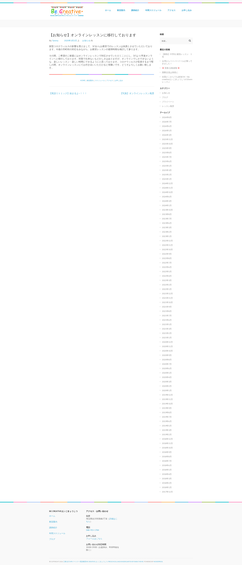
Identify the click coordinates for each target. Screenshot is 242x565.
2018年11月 (167, 443)
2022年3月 (167, 280)
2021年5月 (167, 324)
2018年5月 (167, 469)
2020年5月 (167, 373)
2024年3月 (167, 201)
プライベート (168, 101)
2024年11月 (167, 188)
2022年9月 (167, 254)
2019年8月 (167, 412)
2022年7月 (167, 262)
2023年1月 (167, 236)
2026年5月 (167, 130)
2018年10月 (167, 447)
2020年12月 (167, 342)
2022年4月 (167, 276)
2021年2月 (167, 333)
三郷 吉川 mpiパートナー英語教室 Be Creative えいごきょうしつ (85, 561)
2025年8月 (167, 152)
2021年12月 (167, 293)
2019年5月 (167, 425)
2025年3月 (167, 170)
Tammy (55, 40)
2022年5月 (167, 271)
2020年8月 (167, 359)
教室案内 (121, 10)
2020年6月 (167, 368)
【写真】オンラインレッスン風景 (137, 93)
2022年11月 (167, 245)
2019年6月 (167, 421)
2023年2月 (167, 232)
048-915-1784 (92, 530)
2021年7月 (167, 315)
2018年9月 (167, 452)
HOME (82, 80)
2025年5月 (167, 166)
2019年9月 (167, 408)
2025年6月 (167, 161)
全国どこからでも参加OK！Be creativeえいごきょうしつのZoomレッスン (177, 79)
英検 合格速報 (170, 68)
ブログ (165, 97)
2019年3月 (167, 430)
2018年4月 (167, 474)
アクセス (172, 10)
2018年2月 (167, 483)
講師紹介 (135, 10)
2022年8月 (167, 258)
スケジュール (100, 80)
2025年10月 (167, 143)
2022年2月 (167, 284)
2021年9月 (167, 306)
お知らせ (86, 40)
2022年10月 (167, 249)
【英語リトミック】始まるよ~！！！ (68, 93)
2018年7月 (167, 461)
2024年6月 (167, 196)
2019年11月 (167, 399)
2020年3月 (167, 381)
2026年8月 (167, 117)
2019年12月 (167, 395)
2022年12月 (167, 240)
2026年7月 (167, 121)
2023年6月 (167, 223)
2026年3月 (167, 135)
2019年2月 (167, 434)
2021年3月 (167, 328)
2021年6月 (167, 320)
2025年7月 (167, 157)
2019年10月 (167, 403)
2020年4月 (167, 377)
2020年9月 (167, 355)
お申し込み (187, 10)
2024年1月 (167, 205)
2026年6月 (167, 126)
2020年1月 (167, 390)
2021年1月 (167, 337)
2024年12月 (167, 183)
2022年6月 (167, 267)
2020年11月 (167, 346)
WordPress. (158, 561)
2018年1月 (167, 487)
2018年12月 (167, 439)
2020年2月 (167, 386)
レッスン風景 (168, 106)
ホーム (108, 10)
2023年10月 (167, 210)
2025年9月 (167, 148)
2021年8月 (167, 311)
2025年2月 (167, 174)
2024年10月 (167, 192)
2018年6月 (167, 465)
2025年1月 (167, 179)
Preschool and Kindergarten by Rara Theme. (126, 561)
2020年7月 (167, 364)
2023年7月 (167, 218)
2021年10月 (167, 302)
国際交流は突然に (170, 72)
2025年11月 (167, 139)
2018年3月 (167, 478)
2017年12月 (167, 491)
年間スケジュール (153, 10)
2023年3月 (167, 227)
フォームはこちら (94, 538)
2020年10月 (167, 351)
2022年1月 (167, 289)
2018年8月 (167, 456)
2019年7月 (167, 417)
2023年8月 (167, 214)
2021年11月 (167, 298)
